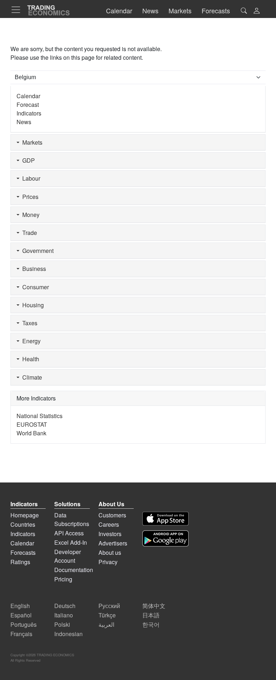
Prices (28, 196)
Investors (109, 534)
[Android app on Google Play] (165, 538)
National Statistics (40, 416)
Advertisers (112, 543)
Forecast (28, 104)
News (24, 122)
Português (23, 624)
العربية (106, 624)
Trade (28, 232)
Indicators (29, 113)
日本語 (151, 615)
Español (21, 615)
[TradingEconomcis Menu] (18, 10)
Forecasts (23, 552)
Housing (31, 305)
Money (29, 214)
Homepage (24, 515)
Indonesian (68, 634)
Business (32, 268)
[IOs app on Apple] (165, 519)
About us (109, 552)
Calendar (28, 96)
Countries (22, 524)
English (20, 606)
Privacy (108, 562)
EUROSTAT (32, 424)
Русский (109, 606)
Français (21, 634)
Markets (30, 142)
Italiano (63, 615)
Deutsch (64, 606)
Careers (108, 524)
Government (36, 250)
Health (29, 359)
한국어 (151, 624)
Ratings (20, 562)
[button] (257, 11)
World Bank (31, 433)
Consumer (34, 287)
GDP (27, 160)
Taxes (28, 323)
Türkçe (107, 615)
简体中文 (153, 606)
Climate (30, 377)
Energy (30, 341)
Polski (62, 624)
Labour (29, 178)
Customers (112, 515)
